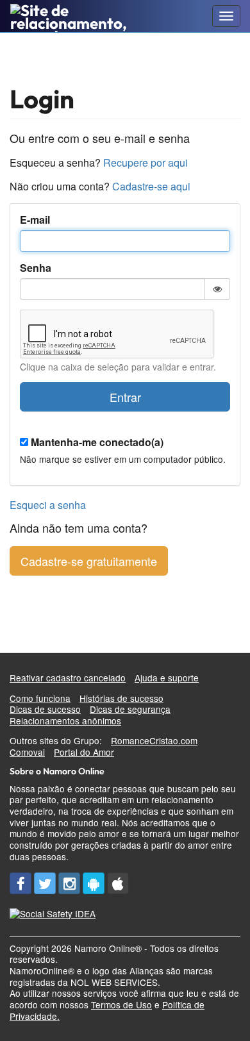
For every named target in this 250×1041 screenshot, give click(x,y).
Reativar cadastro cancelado (68, 677)
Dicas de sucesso (45, 709)
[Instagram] (69, 883)
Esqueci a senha (48, 504)
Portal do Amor (84, 751)
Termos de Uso (121, 1004)
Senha (35, 268)
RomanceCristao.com (154, 740)
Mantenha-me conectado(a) (97, 442)
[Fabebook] (20, 883)
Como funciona (40, 698)
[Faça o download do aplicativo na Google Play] (93, 883)
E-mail (35, 220)
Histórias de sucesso (121, 698)
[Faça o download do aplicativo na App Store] (118, 883)
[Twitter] (45, 883)
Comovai (27, 751)
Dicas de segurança (130, 709)
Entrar (125, 396)
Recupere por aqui (145, 162)
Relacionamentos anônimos (65, 720)
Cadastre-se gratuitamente (89, 561)
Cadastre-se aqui (151, 186)
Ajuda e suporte (167, 677)
